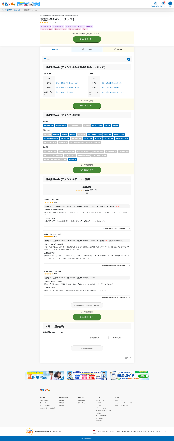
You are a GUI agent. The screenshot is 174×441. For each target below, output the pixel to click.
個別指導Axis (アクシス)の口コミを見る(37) (87, 305)
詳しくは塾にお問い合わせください (67, 83)
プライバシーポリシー (101, 408)
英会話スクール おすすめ (121, 405)
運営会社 (98, 405)
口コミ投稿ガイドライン (102, 415)
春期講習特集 (62, 400)
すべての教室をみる (87, 348)
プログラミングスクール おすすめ (123, 402)
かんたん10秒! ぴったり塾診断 (47, 408)
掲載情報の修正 (81, 400)
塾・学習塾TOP (7, 10)
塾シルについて (100, 400)
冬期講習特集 (62, 405)
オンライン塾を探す (45, 405)
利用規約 (98, 413)
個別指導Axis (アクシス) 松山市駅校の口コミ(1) (116, 297)
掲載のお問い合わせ (83, 402)
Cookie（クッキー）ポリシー (103, 410)
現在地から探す (44, 400)
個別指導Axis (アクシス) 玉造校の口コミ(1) (117, 228)
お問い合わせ (99, 420)
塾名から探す (18, 10)
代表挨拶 (98, 402)
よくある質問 (99, 418)
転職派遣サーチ (119, 400)
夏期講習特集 (62, 402)
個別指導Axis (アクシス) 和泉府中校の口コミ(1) (116, 265)
